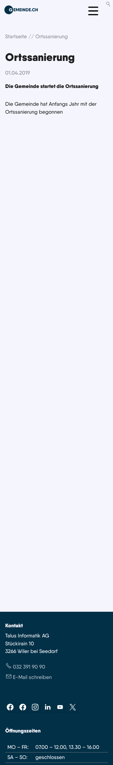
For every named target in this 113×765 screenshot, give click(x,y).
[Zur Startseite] (21, 9)
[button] (10, 707)
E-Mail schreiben (32, 677)
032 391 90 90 (29, 667)
